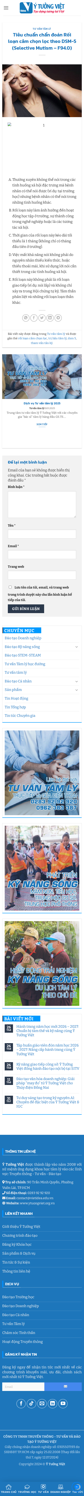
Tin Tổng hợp (15, 707)
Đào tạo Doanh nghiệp (23, 638)
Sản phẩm (13, 690)
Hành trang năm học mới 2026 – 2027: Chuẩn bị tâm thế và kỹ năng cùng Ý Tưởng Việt (47, 1030)
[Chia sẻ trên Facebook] (34, 318)
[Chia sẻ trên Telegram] (58, 318)
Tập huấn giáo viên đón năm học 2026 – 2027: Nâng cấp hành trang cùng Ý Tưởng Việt (47, 1049)
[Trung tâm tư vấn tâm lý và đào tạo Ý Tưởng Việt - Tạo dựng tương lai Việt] (42, 7)
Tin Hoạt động (16, 698)
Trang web (16, 567)
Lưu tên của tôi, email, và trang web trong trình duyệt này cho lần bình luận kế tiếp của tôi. (40, 594)
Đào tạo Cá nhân (18, 681)
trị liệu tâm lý (57, 338)
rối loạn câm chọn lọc (32, 338)
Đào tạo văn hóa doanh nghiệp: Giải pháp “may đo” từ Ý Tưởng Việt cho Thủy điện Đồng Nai (45, 1083)
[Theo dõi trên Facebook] (21, 1404)
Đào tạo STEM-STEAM (23, 655)
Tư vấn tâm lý (16, 672)
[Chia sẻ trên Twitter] (42, 318)
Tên (12, 526)
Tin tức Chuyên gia (20, 715)
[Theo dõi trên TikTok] (31, 1404)
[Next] (79, 401)
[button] (6, 7)
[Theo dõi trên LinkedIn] (52, 1404)
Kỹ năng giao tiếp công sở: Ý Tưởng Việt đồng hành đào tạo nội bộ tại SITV (47, 1066)
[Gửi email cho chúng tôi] (42, 1404)
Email (13, 546)
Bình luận (16, 487)
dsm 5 (72, 338)
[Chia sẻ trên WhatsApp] (26, 318)
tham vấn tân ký (41, 343)
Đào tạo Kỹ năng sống (22, 647)
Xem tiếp (42, 440)
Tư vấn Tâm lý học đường (25, 664)
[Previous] (4, 401)
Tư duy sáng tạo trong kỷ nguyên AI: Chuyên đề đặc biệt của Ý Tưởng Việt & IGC (47, 1102)
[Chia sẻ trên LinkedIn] (50, 318)
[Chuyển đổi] (76, 646)
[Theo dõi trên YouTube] (63, 1404)
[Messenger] (77, 1488)
